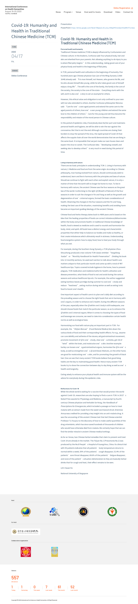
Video (117, 12)
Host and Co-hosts (92, 12)
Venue (78, 12)
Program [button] (68, 12)
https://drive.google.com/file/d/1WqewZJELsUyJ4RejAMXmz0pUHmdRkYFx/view (103, 28)
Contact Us (128, 12)
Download (108, 12)
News (58, 12)
